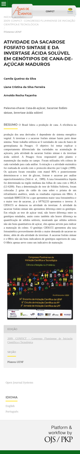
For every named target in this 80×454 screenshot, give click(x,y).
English (10, 406)
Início (8, 16)
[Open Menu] (3, 3)
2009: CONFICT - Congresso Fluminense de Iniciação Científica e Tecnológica (39, 22)
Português (12, 411)
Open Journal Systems (19, 382)
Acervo (19, 16)
